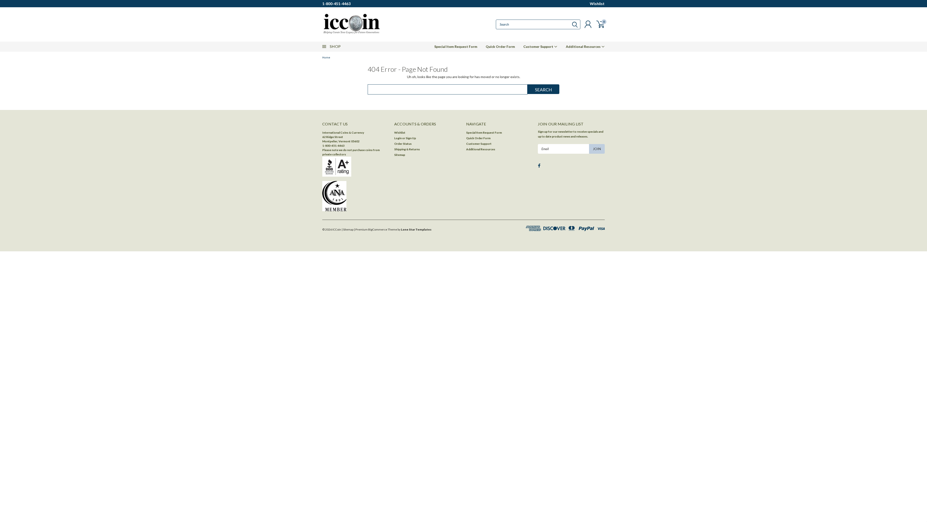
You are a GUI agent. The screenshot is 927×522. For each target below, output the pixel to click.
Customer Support (538, 46)
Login (398, 138)
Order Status (403, 143)
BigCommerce (377, 229)
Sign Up (411, 138)
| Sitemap (347, 229)
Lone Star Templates (416, 229)
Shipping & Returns (407, 149)
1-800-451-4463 (336, 3)
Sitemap (399, 155)
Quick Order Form (500, 46)
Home (326, 57)
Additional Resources (583, 46)
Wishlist (597, 3)
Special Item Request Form (455, 46)
